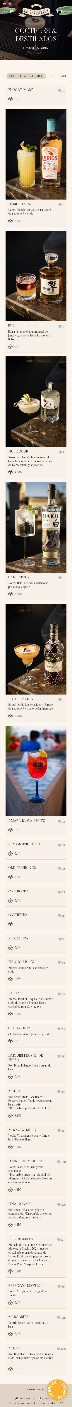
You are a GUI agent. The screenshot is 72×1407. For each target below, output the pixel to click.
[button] (61, 91)
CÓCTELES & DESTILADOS (26, 76)
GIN (51, 76)
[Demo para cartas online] (36, 10)
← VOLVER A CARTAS (36, 48)
